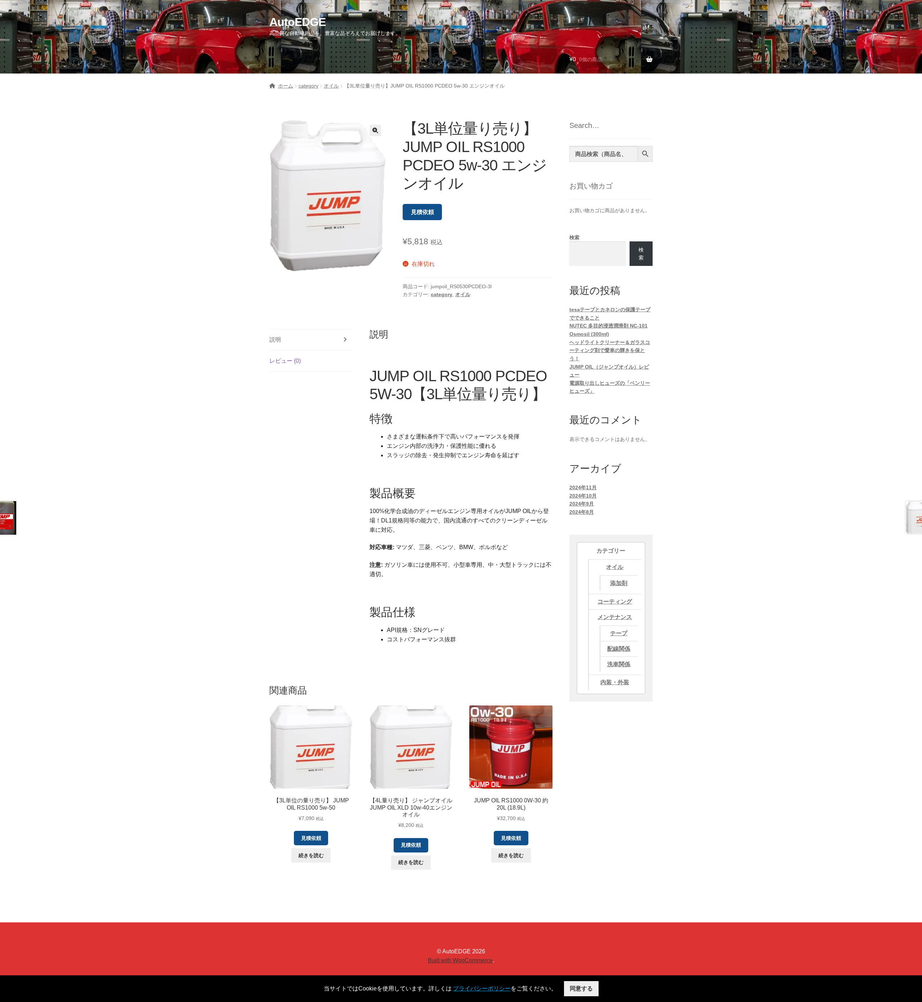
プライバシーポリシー (482, 988)
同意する (581, 988)
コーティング (614, 601)
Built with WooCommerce (460, 960)
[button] (375, 130)
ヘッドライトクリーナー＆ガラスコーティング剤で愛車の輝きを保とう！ (609, 350)
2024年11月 (583, 487)
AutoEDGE (297, 21)
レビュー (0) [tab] (285, 361)
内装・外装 (614, 682)
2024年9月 (581, 504)
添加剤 (618, 583)
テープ (618, 633)
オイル (331, 86)
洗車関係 (618, 664)
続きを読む (311, 855)
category (308, 86)
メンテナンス (614, 617)
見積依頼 (422, 212)
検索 (574, 237)
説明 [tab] (275, 340)
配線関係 (618, 649)
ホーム (285, 86)
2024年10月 (583, 496)
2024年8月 (581, 512)
